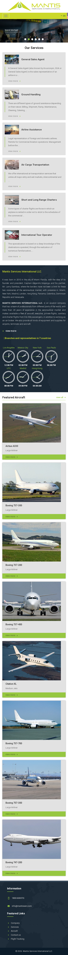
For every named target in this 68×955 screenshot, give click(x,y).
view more (11, 331)
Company (15, 923)
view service (7, 34)
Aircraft (14, 931)
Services (15, 927)
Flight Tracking (17, 939)
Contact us (16, 935)
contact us (13, 34)
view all (60, 397)
